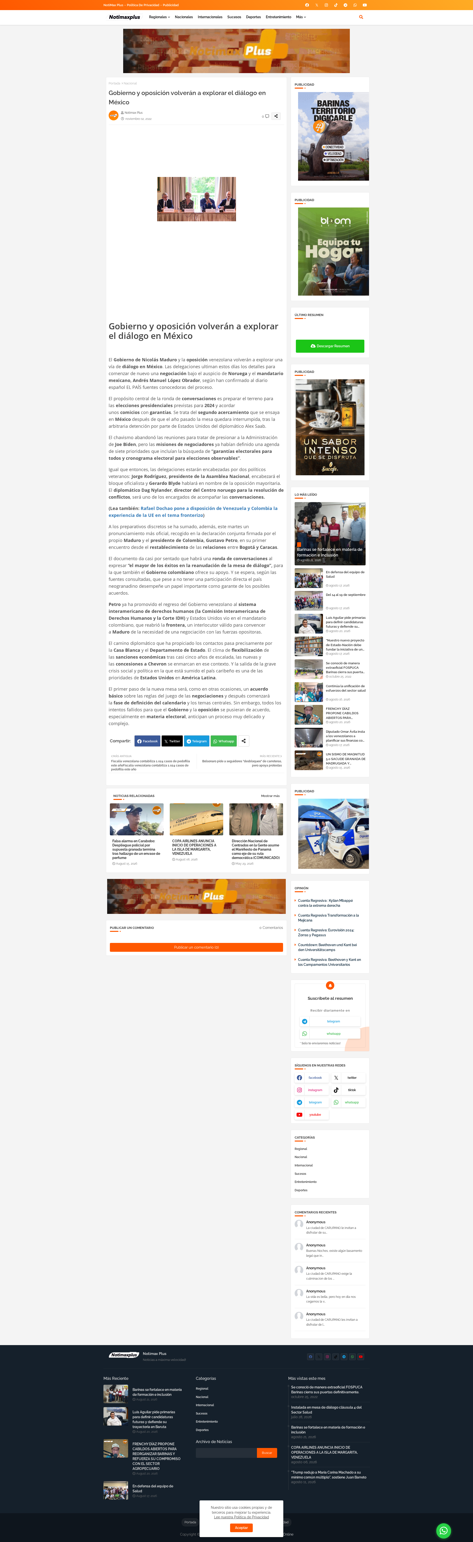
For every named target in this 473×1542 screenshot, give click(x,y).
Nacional (130, 83)
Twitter (174, 741)
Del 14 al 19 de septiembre (346, 595)
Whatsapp (226, 741)
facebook (315, 1078)
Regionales (158, 17)
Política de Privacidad (143, 5)
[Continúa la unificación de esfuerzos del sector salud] (309, 692)
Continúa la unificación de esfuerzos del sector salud (346, 688)
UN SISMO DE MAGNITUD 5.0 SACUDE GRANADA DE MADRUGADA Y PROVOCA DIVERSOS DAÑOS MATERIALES (346, 759)
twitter (352, 1078)
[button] (361, 17)
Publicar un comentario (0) (196, 947)
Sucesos (234, 17)
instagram (315, 1090)
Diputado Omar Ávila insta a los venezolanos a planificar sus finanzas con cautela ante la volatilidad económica (345, 736)
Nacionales (184, 17)
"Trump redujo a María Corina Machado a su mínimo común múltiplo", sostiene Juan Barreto (328, 1474)
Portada (114, 83)
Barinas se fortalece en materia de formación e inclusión (157, 1392)
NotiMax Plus (113, 5)
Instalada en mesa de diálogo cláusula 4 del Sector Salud (326, 1409)
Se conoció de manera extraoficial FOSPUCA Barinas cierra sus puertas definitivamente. (345, 668)
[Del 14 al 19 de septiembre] (309, 601)
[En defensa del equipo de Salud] (309, 578)
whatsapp (334, 1033)
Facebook (150, 741)
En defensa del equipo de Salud (345, 574)
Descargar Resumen (333, 346)
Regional (301, 1149)
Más (299, 17)
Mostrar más (270, 796)
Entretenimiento (278, 17)
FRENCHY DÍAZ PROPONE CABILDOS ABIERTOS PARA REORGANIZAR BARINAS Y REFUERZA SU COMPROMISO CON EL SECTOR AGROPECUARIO (345, 713)
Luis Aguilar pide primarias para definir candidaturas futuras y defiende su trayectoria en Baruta (346, 622)
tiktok (352, 1090)
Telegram (199, 741)
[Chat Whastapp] (443, 1531)
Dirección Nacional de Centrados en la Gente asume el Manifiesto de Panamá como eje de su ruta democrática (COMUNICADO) (256, 849)
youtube (315, 1114)
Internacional (304, 1165)
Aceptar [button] (241, 1528)
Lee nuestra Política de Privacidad (241, 1517)
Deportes (253, 17)
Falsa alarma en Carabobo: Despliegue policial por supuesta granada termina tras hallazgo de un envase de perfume (136, 849)
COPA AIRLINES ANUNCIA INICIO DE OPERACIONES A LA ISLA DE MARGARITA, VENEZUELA (194, 847)
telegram (333, 1021)
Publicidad (171, 5)
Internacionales (210, 17)
